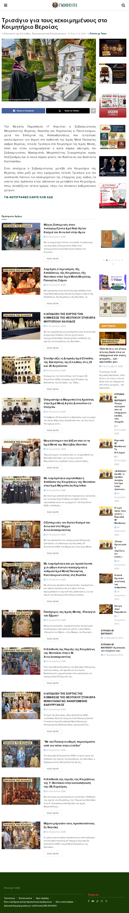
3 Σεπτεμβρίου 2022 (112, 366)
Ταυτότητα (9, 898)
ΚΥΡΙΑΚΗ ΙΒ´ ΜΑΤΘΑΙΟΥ (107, 632)
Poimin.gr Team (98, 33)
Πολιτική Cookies (64, 901)
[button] (103, 260)
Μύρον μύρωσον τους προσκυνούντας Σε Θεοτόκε (69, 825)
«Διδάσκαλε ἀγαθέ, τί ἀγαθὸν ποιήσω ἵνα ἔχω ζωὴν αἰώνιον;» (121, 480)
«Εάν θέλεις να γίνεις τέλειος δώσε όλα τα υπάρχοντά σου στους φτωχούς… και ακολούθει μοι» (112, 355)
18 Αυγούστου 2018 (119, 595)
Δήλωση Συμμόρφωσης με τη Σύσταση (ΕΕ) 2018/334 (30, 905)
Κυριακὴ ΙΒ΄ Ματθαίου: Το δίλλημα (120, 446)
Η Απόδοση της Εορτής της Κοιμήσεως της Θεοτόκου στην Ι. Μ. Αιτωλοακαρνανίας (69, 653)
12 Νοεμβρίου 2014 (113, 637)
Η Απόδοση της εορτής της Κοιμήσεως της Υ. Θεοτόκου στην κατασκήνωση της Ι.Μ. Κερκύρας (69, 783)
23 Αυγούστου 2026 (56, 579)
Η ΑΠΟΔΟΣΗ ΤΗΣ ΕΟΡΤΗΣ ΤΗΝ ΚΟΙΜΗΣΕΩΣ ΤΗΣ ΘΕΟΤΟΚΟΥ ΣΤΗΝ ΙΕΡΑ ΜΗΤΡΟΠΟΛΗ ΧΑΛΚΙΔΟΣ (69, 317)
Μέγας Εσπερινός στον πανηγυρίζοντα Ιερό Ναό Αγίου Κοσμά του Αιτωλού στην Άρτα (65, 228)
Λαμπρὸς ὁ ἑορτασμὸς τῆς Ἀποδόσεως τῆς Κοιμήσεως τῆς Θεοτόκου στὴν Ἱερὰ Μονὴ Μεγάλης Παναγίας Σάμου (67, 274)
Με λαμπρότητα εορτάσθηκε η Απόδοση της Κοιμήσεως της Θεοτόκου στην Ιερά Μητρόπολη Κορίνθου (69, 481)
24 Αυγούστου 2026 (56, 236)
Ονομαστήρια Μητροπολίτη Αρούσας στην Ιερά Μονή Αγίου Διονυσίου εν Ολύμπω (69, 403)
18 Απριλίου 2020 (77, 33)
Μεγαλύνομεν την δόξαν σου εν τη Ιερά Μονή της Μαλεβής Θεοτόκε (67, 442)
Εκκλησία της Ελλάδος (17, 33)
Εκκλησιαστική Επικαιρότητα (49, 33)
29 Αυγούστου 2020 (119, 497)
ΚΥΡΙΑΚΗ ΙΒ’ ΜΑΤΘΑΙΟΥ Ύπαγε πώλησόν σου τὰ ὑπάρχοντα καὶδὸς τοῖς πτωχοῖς (120, 408)
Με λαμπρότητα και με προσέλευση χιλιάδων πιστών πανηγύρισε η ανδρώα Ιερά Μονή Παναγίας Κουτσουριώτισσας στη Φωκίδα (68, 569)
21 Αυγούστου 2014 (113, 654)
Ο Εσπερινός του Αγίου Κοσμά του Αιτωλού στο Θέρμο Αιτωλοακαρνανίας (67, 526)
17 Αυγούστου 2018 (119, 619)
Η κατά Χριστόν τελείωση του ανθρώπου (120, 581)
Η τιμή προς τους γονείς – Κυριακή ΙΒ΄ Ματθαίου (120, 515)
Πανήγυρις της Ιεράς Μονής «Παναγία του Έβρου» (69, 613)
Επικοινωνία (25, 898)
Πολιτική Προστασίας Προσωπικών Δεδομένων (28, 901)
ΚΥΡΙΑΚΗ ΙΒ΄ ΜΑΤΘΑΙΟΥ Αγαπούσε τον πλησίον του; (113, 647)
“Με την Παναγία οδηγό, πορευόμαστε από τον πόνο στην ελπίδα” (69, 743)
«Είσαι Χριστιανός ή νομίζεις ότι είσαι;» (121, 549)
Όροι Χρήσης (42, 898)
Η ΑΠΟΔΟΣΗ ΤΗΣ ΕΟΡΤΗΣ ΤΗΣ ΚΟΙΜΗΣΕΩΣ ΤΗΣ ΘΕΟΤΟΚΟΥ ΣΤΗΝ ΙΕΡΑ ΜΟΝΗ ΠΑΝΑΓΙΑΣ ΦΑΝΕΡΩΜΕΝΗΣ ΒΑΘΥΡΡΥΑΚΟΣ (69, 699)
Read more (53, 258)
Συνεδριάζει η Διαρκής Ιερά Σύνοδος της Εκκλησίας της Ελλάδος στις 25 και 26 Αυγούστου (68, 362)
